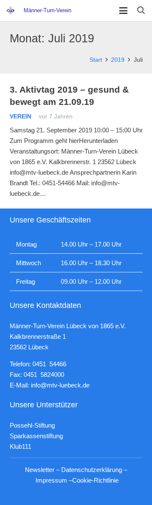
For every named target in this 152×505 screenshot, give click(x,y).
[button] (123, 10)
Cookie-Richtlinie (95, 480)
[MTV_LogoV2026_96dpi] (10, 10)
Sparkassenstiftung (36, 435)
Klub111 (20, 446)
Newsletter (39, 469)
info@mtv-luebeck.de (60, 385)
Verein (20, 116)
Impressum (51, 480)
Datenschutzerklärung (91, 469)
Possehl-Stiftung (32, 425)
